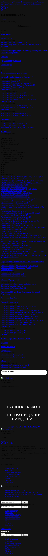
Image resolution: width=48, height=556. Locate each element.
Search (25, 502)
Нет (4, 19)
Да (2, 19)
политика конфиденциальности (17, 490)
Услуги (30, 4)
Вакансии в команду (29, 2)
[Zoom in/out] (8, 531)
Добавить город (7, 371)
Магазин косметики (15, 4)
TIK (11, 443)
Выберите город (7, 2)
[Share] (4, 531)
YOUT (3, 8)
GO (2, 10)
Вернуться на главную (24, 426)
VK (7, 8)
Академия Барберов (12, 474)
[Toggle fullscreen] (6, 531)
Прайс (25, 4)
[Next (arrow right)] (4, 533)
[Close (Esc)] (2, 531)
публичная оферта (12, 496)
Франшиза (17, 2)
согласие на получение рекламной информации (23, 494)
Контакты (37, 4)
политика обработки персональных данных (22, 492)
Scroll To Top (6, 529)
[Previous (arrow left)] (2, 533)
